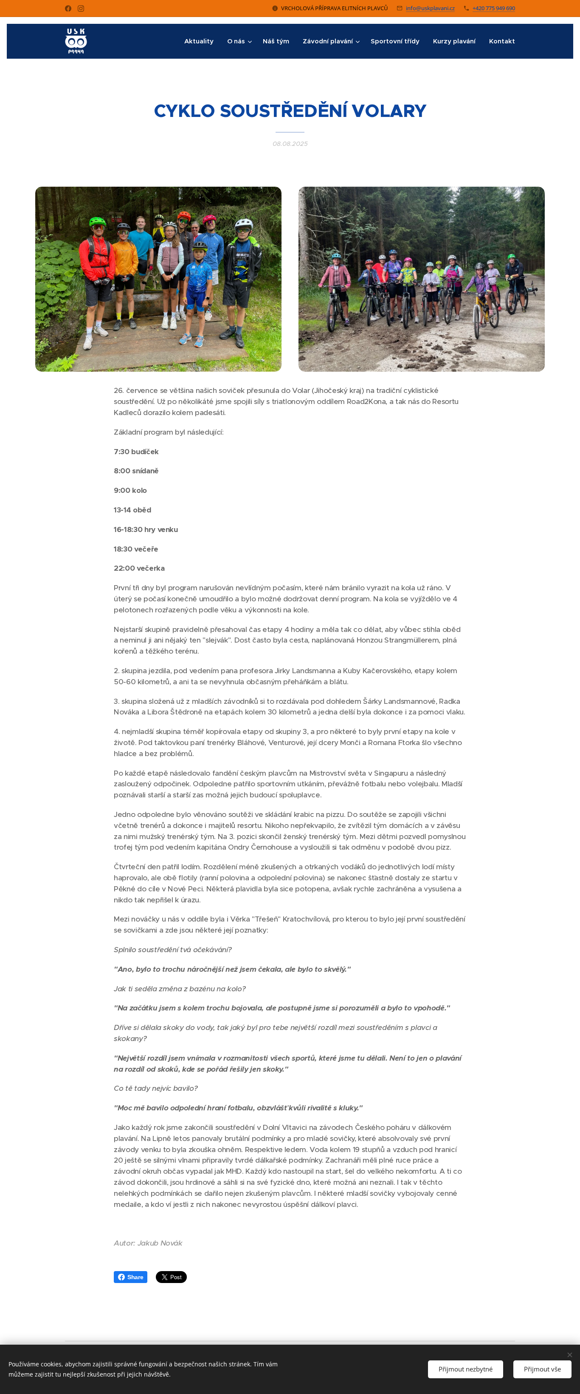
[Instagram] (81, 8)
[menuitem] (201, 41)
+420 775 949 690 (494, 8)
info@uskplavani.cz (430, 8)
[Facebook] (68, 8)
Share (135, 1277)
